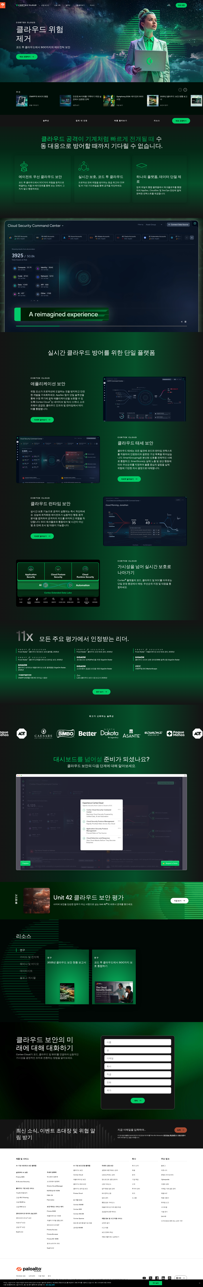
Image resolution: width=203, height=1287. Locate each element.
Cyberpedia (165, 1179)
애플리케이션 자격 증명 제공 (111, 1207)
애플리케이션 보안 (79, 1179)
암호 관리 (105, 1198)
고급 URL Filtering (22, 1197)
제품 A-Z (164, 1193)
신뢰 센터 (32, 1276)
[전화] (137, 1082)
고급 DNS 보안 (21, 1207)
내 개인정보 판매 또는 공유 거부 (172, 1221)
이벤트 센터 (165, 1184)
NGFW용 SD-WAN (53, 1190)
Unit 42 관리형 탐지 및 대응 (82, 1223)
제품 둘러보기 (80, 5)
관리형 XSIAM (78, 1227)
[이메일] (137, 1058)
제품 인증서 (165, 1198)
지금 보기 (178, 901)
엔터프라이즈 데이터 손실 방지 (26, 1213)
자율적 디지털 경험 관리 (55, 1220)
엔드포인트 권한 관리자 (110, 1179)
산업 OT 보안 (20, 1227)
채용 (133, 1170)
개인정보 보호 (20, 1276)
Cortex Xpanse (78, 1218)
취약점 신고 (165, 1202)
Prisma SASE (51, 1211)
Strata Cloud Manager (55, 1186)
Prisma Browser (52, 1234)
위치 (133, 1193)
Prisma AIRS (20, 1177)
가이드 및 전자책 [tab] (29, 956)
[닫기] (199, 1283)
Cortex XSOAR (78, 1214)
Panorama (50, 1200)
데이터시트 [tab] (26, 970)
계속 (136, 1100)
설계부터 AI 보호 (22, 1172)
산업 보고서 (45, 5)
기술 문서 (164, 1212)
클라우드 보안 (78, 1170)
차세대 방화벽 (51, 1172)
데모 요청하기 (25, 57)
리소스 (92, 5)
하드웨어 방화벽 (52, 1177)
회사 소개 (135, 1165)
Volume (182, 321)
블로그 (163, 1165)
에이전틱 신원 (106, 1193)
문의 (133, 1175)
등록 (179, 1130)
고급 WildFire (20, 1202)
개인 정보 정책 (50, 1285)
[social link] (144, 1278)
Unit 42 (163, 1216)
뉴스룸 (134, 1198)
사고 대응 (105, 1227)
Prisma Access (52, 1229)
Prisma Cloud (78, 1193)
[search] (169, 5)
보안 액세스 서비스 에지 (55, 1206)
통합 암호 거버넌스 (108, 1202)
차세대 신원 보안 (107, 1165)
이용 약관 (181, 1135)
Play (185, 321)
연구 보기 (100, 692)
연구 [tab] (22, 950)
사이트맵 (164, 1207)
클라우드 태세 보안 (79, 1184)
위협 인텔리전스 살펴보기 (110, 1237)
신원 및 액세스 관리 (108, 1175)
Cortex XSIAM (78, 1204)
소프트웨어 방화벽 (53, 1181)
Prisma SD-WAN (52, 1239)
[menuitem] (27, 5)
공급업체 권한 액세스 (109, 1212)
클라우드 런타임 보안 (80, 1188)
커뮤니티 (164, 1170)
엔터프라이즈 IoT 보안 (23, 1218)
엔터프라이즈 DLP (53, 1225)
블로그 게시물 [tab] (28, 977)
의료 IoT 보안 (20, 1223)
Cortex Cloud (78, 1175)
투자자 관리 (136, 1188)
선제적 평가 (106, 1223)
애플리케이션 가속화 (54, 1216)
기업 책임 (135, 1179)
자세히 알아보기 (40, 420)
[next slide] (185, 89)
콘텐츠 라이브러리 (167, 1175)
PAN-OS (50, 1195)
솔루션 (68, 5)
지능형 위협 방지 (21, 1193)
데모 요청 (181, 5)
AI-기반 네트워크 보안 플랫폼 (26, 1165)
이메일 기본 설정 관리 (168, 1188)
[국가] (137, 1090)
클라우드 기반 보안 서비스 (25, 1188)
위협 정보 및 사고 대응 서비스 (112, 1218)
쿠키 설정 (156, 1283)
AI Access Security (22, 1181)
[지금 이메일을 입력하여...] (145, 1130)
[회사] (137, 1066)
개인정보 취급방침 (169, 1135)
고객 (133, 1184)
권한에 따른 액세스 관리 (110, 1170)
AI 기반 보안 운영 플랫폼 (81, 1165)
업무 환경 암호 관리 (108, 1188)
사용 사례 (57, 5)
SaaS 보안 (19, 1232)
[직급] (137, 1074)
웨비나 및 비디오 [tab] (29, 963)
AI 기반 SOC (77, 1200)
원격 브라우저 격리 (53, 1243)
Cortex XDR (77, 1209)
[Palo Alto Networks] (26, 5)
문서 (49, 1276)
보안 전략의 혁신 (107, 1232)
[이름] (137, 1042)
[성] (137, 1050)
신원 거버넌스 (106, 1184)
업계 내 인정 (81, 120)
